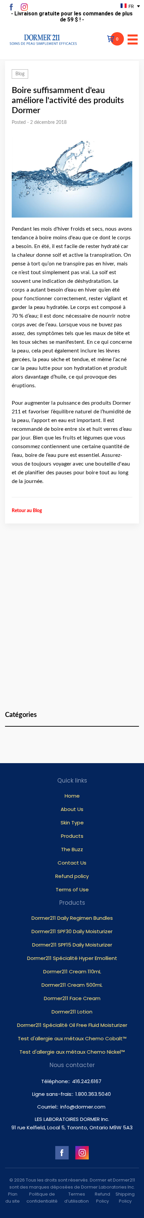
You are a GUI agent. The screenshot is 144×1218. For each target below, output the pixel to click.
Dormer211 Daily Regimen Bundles (72, 917)
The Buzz (72, 849)
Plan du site (12, 1197)
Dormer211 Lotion (72, 1011)
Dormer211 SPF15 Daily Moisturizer (72, 944)
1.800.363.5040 (93, 1094)
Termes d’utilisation (76, 1197)
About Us (72, 809)
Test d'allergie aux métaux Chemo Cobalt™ (72, 1038)
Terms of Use (72, 889)
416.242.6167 (86, 1081)
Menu (133, 39)
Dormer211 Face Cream (72, 998)
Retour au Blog (27, 510)
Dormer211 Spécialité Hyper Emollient (72, 958)
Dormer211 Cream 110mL (72, 971)
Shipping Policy (125, 1197)
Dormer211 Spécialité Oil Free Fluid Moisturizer (72, 1025)
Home (72, 795)
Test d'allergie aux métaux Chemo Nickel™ (72, 1051)
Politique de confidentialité (42, 1197)
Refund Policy (102, 1197)
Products (72, 835)
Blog (19, 74)
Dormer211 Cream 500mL (72, 984)
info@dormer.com (82, 1106)
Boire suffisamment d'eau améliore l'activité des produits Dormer (68, 100)
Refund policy (72, 876)
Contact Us (72, 862)
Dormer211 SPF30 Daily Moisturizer (72, 931)
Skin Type (72, 822)
